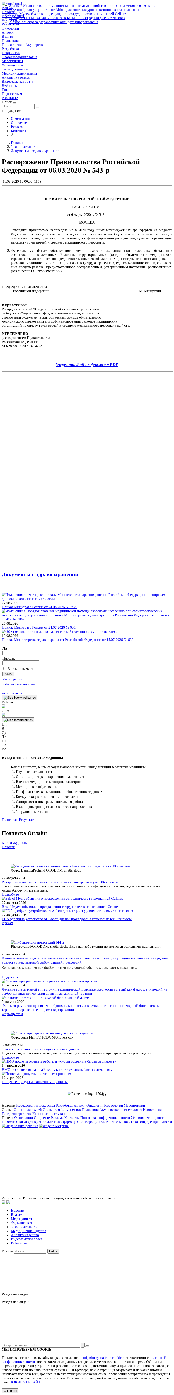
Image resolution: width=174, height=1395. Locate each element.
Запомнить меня (20, 668)
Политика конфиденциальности (105, 1118)
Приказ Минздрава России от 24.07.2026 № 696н (39, 627)
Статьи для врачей (28, 1109)
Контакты (18, 131)
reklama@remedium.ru (137, 1152)
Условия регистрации (147, 1118)
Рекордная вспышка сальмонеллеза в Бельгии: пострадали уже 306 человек (67, 18)
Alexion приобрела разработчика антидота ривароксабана (53, 22)
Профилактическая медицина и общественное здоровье (59, 792)
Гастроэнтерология (16, 1114)
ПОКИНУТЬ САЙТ (25, 1382)
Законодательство (15, 69)
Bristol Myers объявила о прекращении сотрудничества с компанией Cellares (67, 14)
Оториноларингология (19, 57)
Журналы (20, 843)
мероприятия (12, 693)
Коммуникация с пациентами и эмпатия (47, 797)
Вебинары (10, 85)
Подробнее (10, 894)
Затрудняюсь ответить (33, 812)
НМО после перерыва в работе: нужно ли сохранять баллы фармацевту (57, 1069)
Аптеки (8, 32)
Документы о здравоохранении (40, 574)
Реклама (17, 127)
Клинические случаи (48, 1114)
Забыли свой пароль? (18, 684)
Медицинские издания (19, 73)
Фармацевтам (12, 65)
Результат (26, 820)
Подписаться (12, 94)
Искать (7, 1251)
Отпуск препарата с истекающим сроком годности (41, 1049)
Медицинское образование (36, 787)
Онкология (10, 28)
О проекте (19, 123)
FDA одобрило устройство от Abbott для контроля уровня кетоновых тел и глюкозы (74, 10)
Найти (53, 1251)
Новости (8, 847)
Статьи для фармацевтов (62, 1109)
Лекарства (47, 1105)
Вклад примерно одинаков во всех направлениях (54, 807)
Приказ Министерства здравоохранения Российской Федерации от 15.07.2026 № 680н (68, 640)
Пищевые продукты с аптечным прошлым (35, 1082)
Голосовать (10, 820)
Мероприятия (12, 61)
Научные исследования (34, 772)
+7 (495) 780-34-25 (77, 1152)
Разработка (10, 49)
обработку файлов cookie (102, 1358)
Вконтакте (10, 98)
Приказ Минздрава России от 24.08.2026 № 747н (39, 607)
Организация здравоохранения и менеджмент (51, 777)
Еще (5, 90)
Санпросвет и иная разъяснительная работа (49, 802)
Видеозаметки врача (17, 81)
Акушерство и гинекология (120, 1109)
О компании (20, 118)
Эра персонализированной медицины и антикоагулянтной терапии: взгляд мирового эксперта (82, 5)
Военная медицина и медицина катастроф (48, 782)
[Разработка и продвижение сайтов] (3, 1203)
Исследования (27, 1105)
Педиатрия (10, 40)
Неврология (11, 53)
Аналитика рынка (16, 77)
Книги (7, 843)
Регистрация (12, 679)
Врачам (7, 36)
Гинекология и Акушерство (23, 45)
